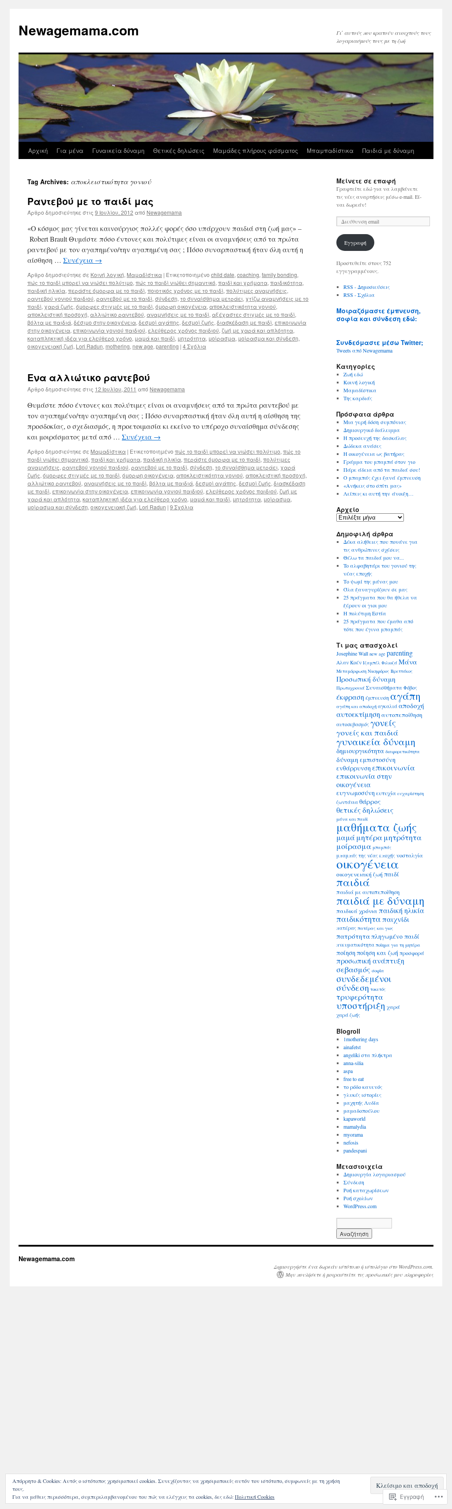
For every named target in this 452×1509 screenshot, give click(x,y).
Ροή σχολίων (358, 1198)
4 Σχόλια (194, 346)
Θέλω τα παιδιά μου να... (373, 557)
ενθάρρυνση (353, 768)
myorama (353, 1134)
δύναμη (347, 759)
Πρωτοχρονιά (350, 688)
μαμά (345, 837)
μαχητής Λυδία (361, 1102)
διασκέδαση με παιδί (244, 322)
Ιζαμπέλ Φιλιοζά (380, 663)
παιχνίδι (395, 919)
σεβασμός (353, 969)
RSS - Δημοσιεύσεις (366, 286)
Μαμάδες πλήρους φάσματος (255, 150)
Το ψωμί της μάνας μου (370, 581)
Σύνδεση (353, 1182)
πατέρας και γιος (375, 928)
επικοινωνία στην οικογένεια (90, 491)
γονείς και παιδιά (367, 732)
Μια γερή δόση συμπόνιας (374, 421)
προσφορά (411, 952)
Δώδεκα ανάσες (362, 445)
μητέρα (369, 837)
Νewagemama (164, 212)
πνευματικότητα (355, 944)
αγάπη (405, 696)
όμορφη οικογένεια (181, 306)
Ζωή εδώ (353, 374)
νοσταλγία (409, 855)
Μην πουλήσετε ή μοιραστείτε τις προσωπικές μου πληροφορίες (359, 1274)
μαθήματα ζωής (376, 826)
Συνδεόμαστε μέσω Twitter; (379, 342)
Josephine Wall (352, 653)
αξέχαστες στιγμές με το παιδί (253, 314)
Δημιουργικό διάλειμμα (371, 429)
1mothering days (360, 1039)
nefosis (350, 1142)
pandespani (355, 1150)
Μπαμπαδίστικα (330, 150)
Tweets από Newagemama (364, 350)
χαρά (393, 1006)
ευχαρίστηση (410, 793)
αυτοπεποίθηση (401, 715)
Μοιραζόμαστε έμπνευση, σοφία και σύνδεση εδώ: (378, 314)
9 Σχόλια (181, 507)
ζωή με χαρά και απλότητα (257, 330)
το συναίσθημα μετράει (211, 298)
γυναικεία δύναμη (375, 741)
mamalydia (354, 1126)
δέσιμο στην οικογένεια (105, 322)
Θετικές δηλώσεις (178, 150)
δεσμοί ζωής (198, 322)
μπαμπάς (382, 847)
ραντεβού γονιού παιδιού (60, 298)
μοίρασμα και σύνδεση (268, 338)
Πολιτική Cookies (255, 1496)
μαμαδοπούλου (361, 1110)
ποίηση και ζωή (377, 952)
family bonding (279, 274)
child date (222, 274)
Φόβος (410, 687)
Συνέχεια (82, 260)
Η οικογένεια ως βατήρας (373, 453)
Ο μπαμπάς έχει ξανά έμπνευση (382, 477)
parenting (167, 346)
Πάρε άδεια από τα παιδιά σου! (381, 469)
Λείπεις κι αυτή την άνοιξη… (378, 493)
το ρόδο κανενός (362, 1086)
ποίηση (345, 952)
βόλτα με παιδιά (49, 322)
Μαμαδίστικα (144, 274)
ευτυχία (386, 793)
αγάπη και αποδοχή (356, 706)
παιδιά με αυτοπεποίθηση (367, 892)
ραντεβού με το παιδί (124, 298)
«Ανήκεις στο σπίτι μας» (372, 485)
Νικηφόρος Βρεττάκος (390, 671)
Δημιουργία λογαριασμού (374, 1174)
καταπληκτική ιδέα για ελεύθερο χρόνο (79, 338)
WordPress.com (360, 1205)
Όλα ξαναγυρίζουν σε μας (375, 589)
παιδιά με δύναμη (380, 900)
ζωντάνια (347, 802)
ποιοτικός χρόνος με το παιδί (185, 290)
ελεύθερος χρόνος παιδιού (183, 330)
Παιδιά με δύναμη (388, 150)
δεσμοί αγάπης (159, 322)
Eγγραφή (355, 242)
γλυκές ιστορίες (362, 1094)
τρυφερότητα (359, 997)
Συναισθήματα (384, 687)
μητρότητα (191, 338)
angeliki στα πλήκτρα (367, 1054)
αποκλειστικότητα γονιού (242, 306)
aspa (348, 1070)
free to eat (353, 1078)
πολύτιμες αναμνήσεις (256, 290)
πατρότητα (353, 936)
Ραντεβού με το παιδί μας (90, 201)
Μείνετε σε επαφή (366, 180)
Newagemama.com (79, 29)
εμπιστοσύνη (378, 759)
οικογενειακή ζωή (50, 346)
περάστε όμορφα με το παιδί (106, 290)
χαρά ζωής (58, 306)
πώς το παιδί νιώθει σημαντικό (175, 282)
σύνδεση (166, 298)
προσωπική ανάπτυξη (370, 960)
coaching (248, 274)
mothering (117, 346)
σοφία (378, 970)
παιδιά (353, 882)
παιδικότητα (286, 282)
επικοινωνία (393, 767)
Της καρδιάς (357, 398)
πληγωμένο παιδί (395, 936)
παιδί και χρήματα (242, 282)
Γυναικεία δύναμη (118, 150)
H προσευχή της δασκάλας (375, 437)
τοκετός (378, 989)
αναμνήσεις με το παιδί (178, 314)
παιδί (391, 874)
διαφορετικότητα (402, 751)
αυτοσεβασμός (352, 724)
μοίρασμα (221, 338)
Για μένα (69, 150)
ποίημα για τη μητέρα (398, 945)
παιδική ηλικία (46, 290)
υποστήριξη (360, 1005)
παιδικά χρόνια (356, 911)
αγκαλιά (387, 706)
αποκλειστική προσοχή (57, 314)
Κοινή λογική (107, 274)
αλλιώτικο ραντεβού (117, 314)
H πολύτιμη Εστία (364, 613)
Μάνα (408, 661)
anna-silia (353, 1062)
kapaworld (354, 1118)
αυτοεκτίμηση (358, 714)
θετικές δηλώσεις (364, 810)
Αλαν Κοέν (349, 662)
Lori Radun (89, 346)
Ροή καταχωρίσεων (366, 1190)
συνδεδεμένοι (364, 978)
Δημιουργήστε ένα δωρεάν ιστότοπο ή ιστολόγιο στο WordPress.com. (353, 1266)
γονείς (383, 723)
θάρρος (369, 801)
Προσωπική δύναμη (366, 679)
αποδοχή (411, 705)
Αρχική (38, 150)
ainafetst (352, 1046)
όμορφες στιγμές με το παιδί (114, 306)
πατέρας (346, 928)
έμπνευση (377, 697)
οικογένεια (367, 863)
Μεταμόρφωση (351, 671)
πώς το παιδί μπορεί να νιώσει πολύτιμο (80, 282)
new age (142, 346)
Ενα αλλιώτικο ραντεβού (88, 377)
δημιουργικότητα (360, 751)
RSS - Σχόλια (359, 294)
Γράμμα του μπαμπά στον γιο (379, 461)
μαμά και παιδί (155, 338)
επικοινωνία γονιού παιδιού (109, 330)
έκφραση (350, 696)
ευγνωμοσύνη (355, 793)
